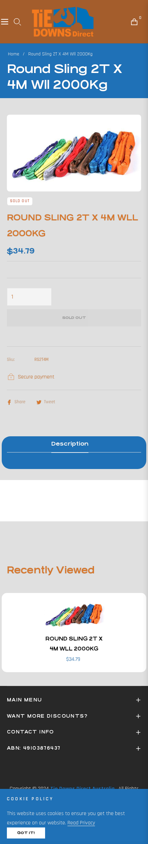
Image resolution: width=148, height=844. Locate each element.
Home (13, 54)
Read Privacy (81, 822)
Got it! (26, 833)
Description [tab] (69, 443)
